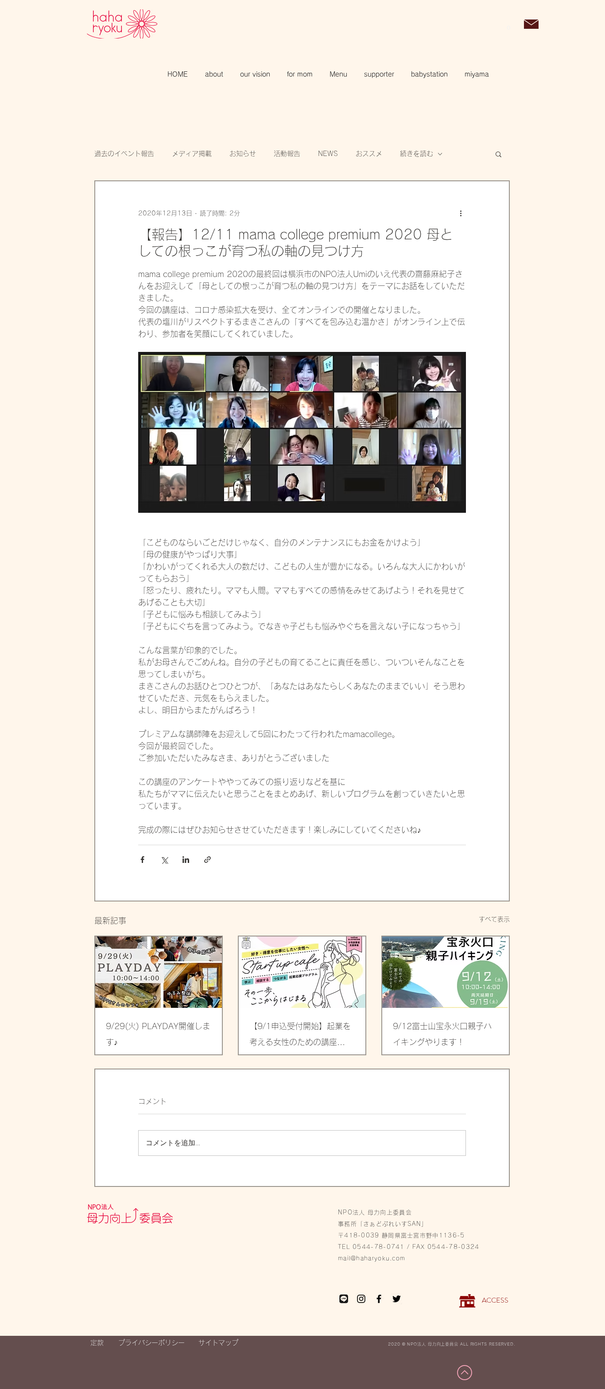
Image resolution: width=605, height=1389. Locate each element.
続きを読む (416, 153)
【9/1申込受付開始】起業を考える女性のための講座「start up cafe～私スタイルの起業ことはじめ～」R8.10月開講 (301, 1036)
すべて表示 (494, 919)
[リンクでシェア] (207, 859)
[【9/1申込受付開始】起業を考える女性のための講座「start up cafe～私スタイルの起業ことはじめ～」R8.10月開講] (302, 972)
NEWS (328, 153)
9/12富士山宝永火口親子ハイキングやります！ (442, 1034)
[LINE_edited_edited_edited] (343, 1298)
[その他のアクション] (460, 213)
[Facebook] (378, 1298)
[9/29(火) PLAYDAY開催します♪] (158, 972)
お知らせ (242, 153)
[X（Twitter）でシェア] (164, 859)
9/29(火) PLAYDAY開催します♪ (158, 1034)
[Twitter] (396, 1298)
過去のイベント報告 (124, 153)
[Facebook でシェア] (142, 859)
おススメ (369, 153)
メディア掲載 (192, 153)
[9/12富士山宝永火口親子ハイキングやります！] (445, 972)
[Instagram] (361, 1298)
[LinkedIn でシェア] (186, 859)
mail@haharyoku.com (371, 1258)
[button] (508, 25)
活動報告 (287, 153)
